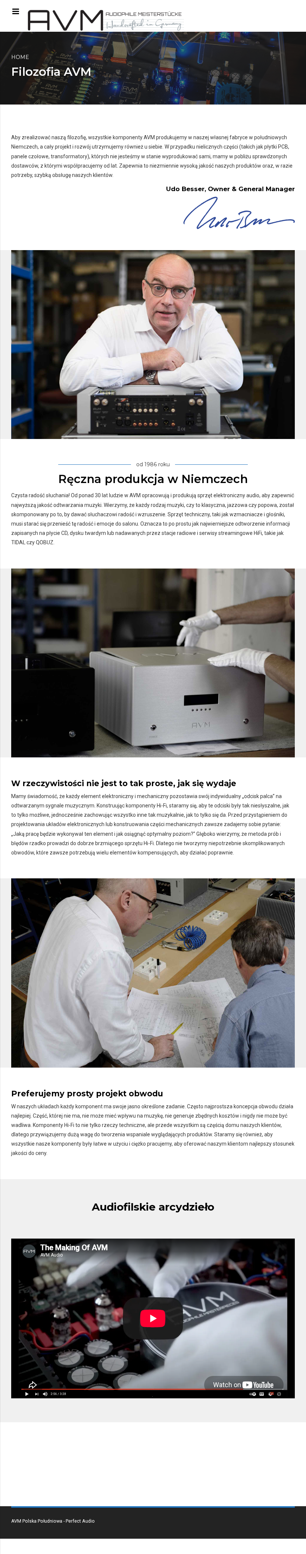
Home (20, 57)
